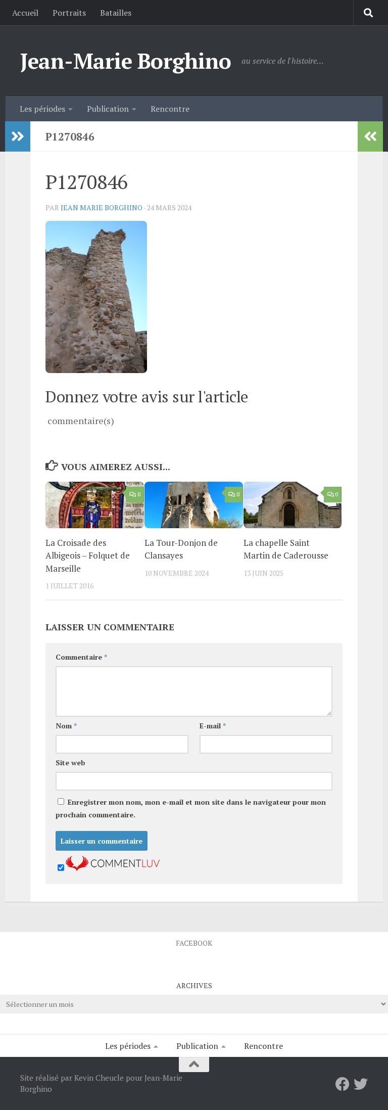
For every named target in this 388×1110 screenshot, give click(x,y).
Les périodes (42, 108)
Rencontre (170, 108)
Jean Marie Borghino (101, 207)
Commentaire (81, 657)
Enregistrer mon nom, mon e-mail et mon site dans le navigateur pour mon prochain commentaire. (191, 808)
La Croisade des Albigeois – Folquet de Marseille (87, 555)
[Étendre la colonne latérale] (17, 136)
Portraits (69, 12)
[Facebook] (342, 1084)
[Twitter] (361, 1084)
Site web (70, 762)
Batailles (115, 12)
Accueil (25, 12)
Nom (66, 725)
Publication (108, 108)
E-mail (213, 725)
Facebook (194, 943)
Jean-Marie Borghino (125, 61)
